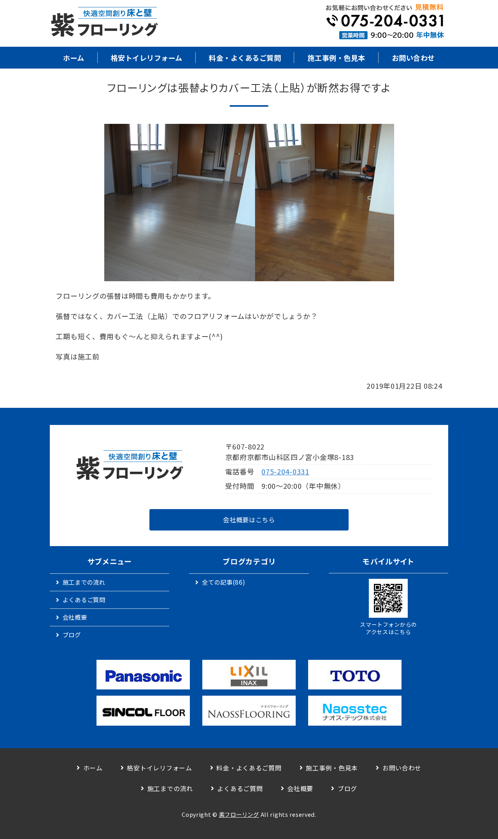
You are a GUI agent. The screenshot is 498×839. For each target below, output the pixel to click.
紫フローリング (239, 814)
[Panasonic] (143, 675)
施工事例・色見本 (336, 58)
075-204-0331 (285, 471)
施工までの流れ (84, 582)
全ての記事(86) (223, 582)
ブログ (72, 634)
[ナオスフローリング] (249, 711)
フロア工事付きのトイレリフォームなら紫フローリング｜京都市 (104, 23)
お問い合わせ (413, 58)
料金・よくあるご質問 (245, 58)
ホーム (73, 58)
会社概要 (75, 617)
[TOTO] (355, 675)
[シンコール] (143, 711)
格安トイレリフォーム (146, 58)
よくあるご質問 (84, 599)
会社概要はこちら (249, 519)
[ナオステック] (355, 711)
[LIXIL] (249, 675)
